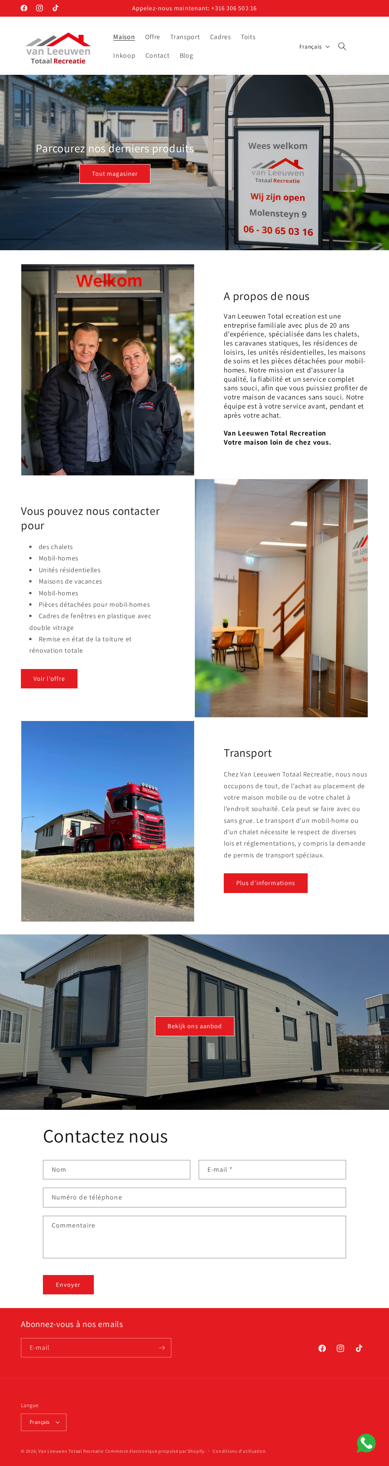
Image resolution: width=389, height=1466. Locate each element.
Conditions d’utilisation (239, 1451)
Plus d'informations (265, 883)
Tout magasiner (115, 173)
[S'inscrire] (162, 1348)
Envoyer (68, 1284)
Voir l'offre (49, 678)
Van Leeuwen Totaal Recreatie (71, 1451)
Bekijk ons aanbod (194, 1026)
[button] (342, 46)
